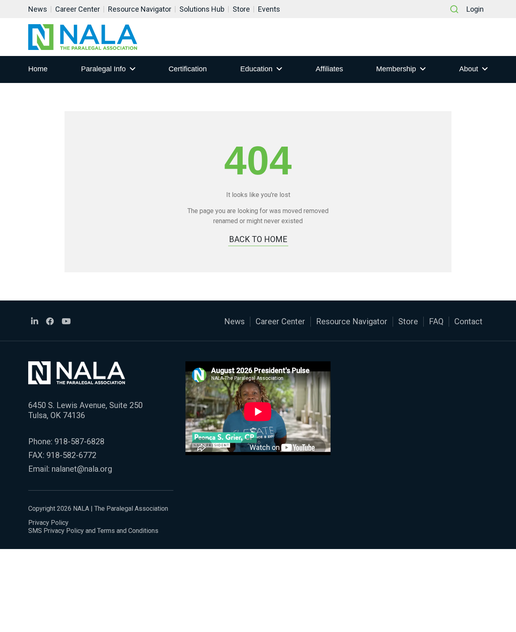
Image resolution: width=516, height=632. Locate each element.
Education (256, 69)
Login (475, 9)
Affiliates (329, 69)
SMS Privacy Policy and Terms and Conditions (93, 531)
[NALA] (82, 37)
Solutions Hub (202, 9)
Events (269, 9)
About (468, 69)
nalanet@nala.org (82, 469)
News (37, 9)
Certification (188, 69)
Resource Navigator (139, 9)
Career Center (77, 9)
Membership (396, 69)
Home (38, 69)
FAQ (436, 321)
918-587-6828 (79, 441)
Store (241, 9)
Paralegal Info (103, 69)
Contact (468, 321)
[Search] (454, 9)
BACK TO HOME (258, 239)
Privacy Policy (48, 522)
